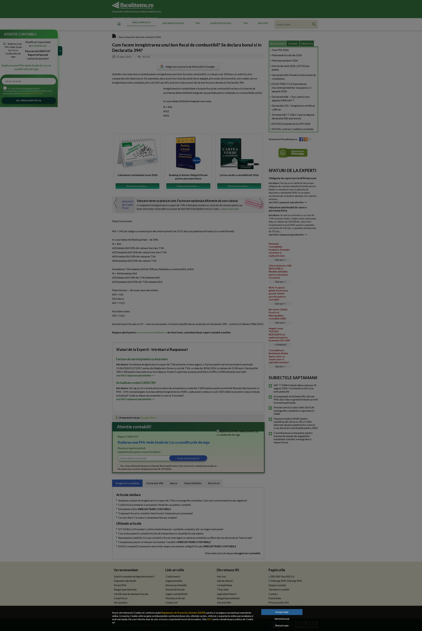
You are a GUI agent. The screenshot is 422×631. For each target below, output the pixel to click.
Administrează (281, 618)
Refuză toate (282, 625)
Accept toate (281, 612)
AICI (209, 619)
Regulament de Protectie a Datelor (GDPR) (183, 612)
